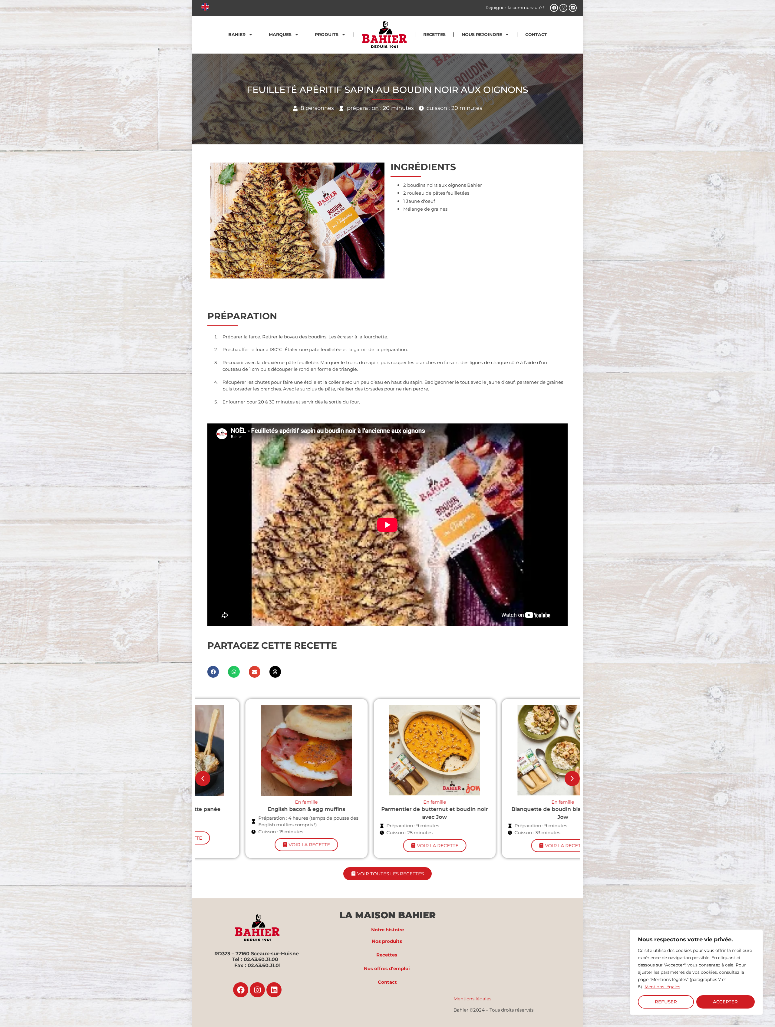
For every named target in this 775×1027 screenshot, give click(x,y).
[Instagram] (563, 8)
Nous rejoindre (482, 34)
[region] (696, 972)
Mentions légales (662, 986)
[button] (213, 671)
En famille (259, 802)
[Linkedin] (573, 8)
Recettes (434, 34)
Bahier (237, 34)
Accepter (725, 1002)
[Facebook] (554, 8)
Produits (326, 34)
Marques (280, 34)
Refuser (666, 1002)
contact (536, 34)
